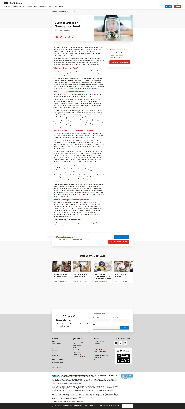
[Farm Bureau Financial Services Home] (13, 3)
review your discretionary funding (72, 117)
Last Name (115, 317)
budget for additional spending (68, 210)
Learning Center (62, 11)
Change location (125, 338)
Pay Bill (168, 7)
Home (54, 11)
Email (94, 324)
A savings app (90, 123)
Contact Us (160, 3)
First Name (96, 317)
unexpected (86, 49)
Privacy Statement (57, 407)
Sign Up (124, 327)
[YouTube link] (125, 343)
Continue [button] (127, 406)
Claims (178, 7)
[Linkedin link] (120, 343)
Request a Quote (150, 3)
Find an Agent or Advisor (120, 62)
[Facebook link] (115, 343)
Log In (179, 3)
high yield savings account (85, 184)
